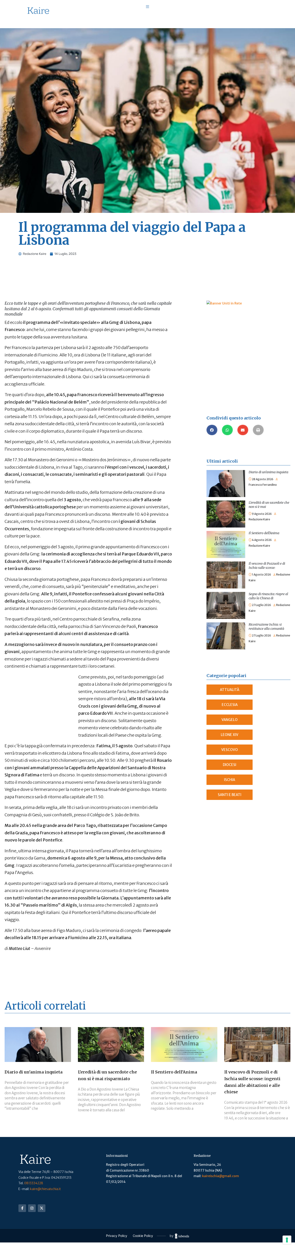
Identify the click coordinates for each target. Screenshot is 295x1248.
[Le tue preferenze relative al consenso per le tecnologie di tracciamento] (287, 1240)
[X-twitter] (41, 1208)
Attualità (229, 689)
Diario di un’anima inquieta (268, 472)
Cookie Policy (143, 1236)
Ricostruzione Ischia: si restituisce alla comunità (266, 626)
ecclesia (230, 704)
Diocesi (229, 765)
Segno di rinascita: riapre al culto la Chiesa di (268, 596)
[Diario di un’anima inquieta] (225, 473)
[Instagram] (32, 1208)
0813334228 (33, 1183)
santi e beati (229, 795)
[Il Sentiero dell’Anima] (225, 534)
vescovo (229, 750)
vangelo (229, 719)
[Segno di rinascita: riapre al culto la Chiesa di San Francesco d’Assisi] (225, 595)
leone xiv (229, 735)
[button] (211, 430)
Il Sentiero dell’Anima (264, 533)
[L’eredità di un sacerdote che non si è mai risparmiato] (225, 503)
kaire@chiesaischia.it (45, 1189)
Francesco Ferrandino (263, 484)
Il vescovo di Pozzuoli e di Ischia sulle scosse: (267, 565)
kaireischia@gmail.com (220, 1176)
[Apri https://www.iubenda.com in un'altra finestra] (182, 1236)
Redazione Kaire (259, 519)
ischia (229, 780)
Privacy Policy (116, 1236)
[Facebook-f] (22, 1208)
